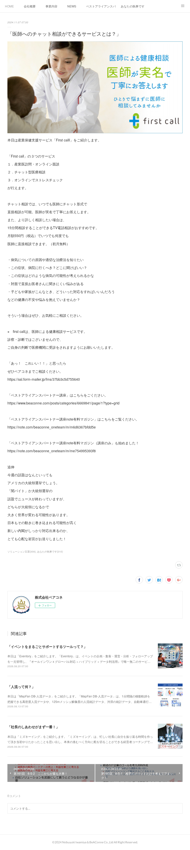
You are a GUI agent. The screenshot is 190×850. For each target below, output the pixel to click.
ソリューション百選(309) (21, 551)
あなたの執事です (132, 6)
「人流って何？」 (21, 686)
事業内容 (51, 6)
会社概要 (30, 6)
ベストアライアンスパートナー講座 (101, 6)
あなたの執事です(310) (50, 551)
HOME (9, 6)
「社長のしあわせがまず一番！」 (33, 726)
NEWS (71, 6)
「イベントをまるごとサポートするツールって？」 (47, 646)
